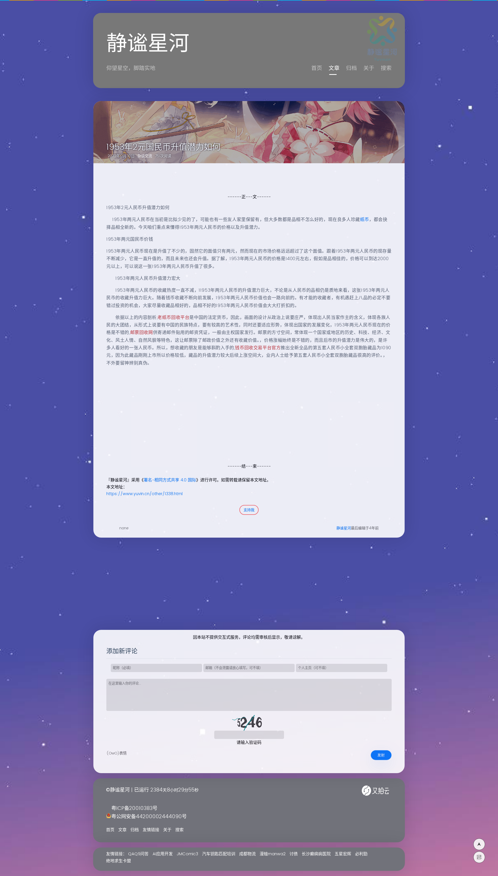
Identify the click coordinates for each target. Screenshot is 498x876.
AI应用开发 (163, 854)
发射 (381, 755)
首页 (316, 68)
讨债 (293, 854)
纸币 (364, 219)
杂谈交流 (144, 156)
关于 (368, 68)
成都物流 (247, 854)
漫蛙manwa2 (273, 854)
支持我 (249, 510)
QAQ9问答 (138, 854)
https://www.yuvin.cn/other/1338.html (144, 493)
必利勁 (361, 854)
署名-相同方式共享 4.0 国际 (170, 480)
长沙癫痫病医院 (316, 854)
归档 (351, 68)
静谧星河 (343, 528)
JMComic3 (187, 854)
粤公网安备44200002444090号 (149, 817)
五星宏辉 (343, 854)
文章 (334, 68)
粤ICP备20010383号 (134, 808)
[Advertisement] (243, 426)
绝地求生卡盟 (118, 861)
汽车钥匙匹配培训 (218, 854)
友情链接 (151, 830)
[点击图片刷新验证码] (249, 723)
